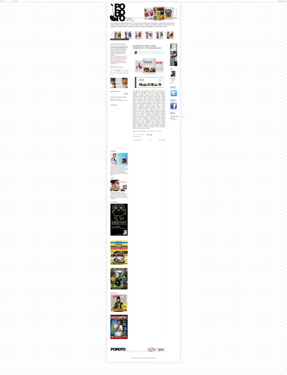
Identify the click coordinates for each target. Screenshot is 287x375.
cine (116, 70)
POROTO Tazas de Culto (173, 79)
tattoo (111, 74)
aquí (117, 63)
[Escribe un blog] (148, 134)
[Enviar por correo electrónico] (147, 134)
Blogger (153, 358)
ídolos (121, 72)
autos (126, 69)
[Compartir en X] (150, 134)
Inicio (150, 140)
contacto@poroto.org (117, 99)
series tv (125, 73)
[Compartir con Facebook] (151, 134)
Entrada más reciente (137, 140)
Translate (175, 119)
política (116, 73)
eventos (113, 72)
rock (120, 73)
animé (118, 69)
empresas (139, 136)
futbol (117, 72)
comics (121, 70)
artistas (122, 69)
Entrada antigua (162, 140)
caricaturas (112, 70)
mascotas (125, 72)
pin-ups (111, 73)
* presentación (112, 69)
